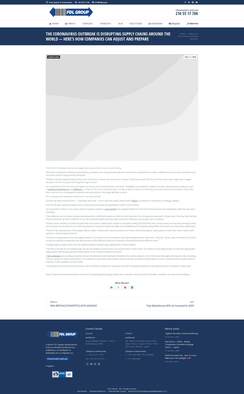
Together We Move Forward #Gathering (181, 333)
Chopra (135, 200)
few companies (54, 256)
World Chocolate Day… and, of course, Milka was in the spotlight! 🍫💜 (181, 356)
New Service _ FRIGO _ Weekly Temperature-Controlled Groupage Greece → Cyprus (179, 344)
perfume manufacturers (58, 189)
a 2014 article (110, 209)
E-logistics (50, 366)
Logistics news (53, 57)
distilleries (77, 189)
